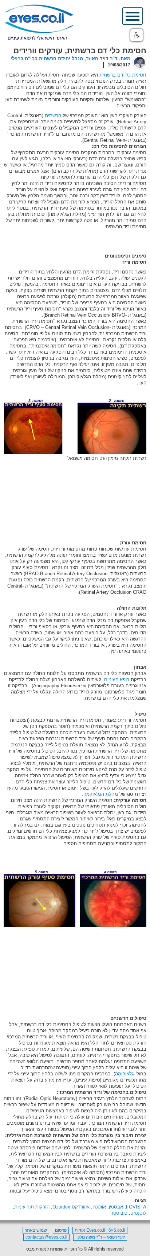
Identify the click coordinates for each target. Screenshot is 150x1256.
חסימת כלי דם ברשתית (122, 75)
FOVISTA (136, 1207)
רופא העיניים (116, 679)
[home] (39, 22)
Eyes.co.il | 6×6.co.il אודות (100, 1230)
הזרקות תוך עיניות (32, 1207)
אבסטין (116, 1207)
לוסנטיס (138, 1213)
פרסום (61, 1230)
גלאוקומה (124, 1073)
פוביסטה (118, 1213)
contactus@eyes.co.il (46, 1237)
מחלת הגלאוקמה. (100, 794)
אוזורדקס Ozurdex (71, 1207)
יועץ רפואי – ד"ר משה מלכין (100, 1237)
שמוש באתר (36, 1230)
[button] (136, 35)
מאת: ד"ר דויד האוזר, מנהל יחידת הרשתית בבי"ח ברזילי (70, 58)
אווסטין (99, 1207)
